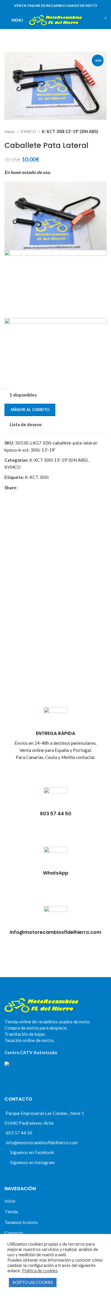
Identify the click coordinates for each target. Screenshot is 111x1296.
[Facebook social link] (22, 487)
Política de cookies (40, 1270)
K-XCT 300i (37, 477)
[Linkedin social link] (42, 487)
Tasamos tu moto (21, 1222)
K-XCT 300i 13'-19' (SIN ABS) (70, 131)
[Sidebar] (5, 396)
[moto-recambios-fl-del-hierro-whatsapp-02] (55, 858)
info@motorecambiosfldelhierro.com (42, 1142)
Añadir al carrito (29, 409)
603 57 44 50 (19, 1132)
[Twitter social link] (29, 487)
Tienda (11, 1211)
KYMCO (28, 131)
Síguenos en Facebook (32, 1152)
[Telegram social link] (49, 487)
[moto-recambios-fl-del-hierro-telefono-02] (55, 799)
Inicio (10, 131)
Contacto (13, 1233)
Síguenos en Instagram (32, 1162)
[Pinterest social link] (36, 487)
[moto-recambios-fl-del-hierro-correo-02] (55, 917)
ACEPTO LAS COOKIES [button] (32, 1282)
